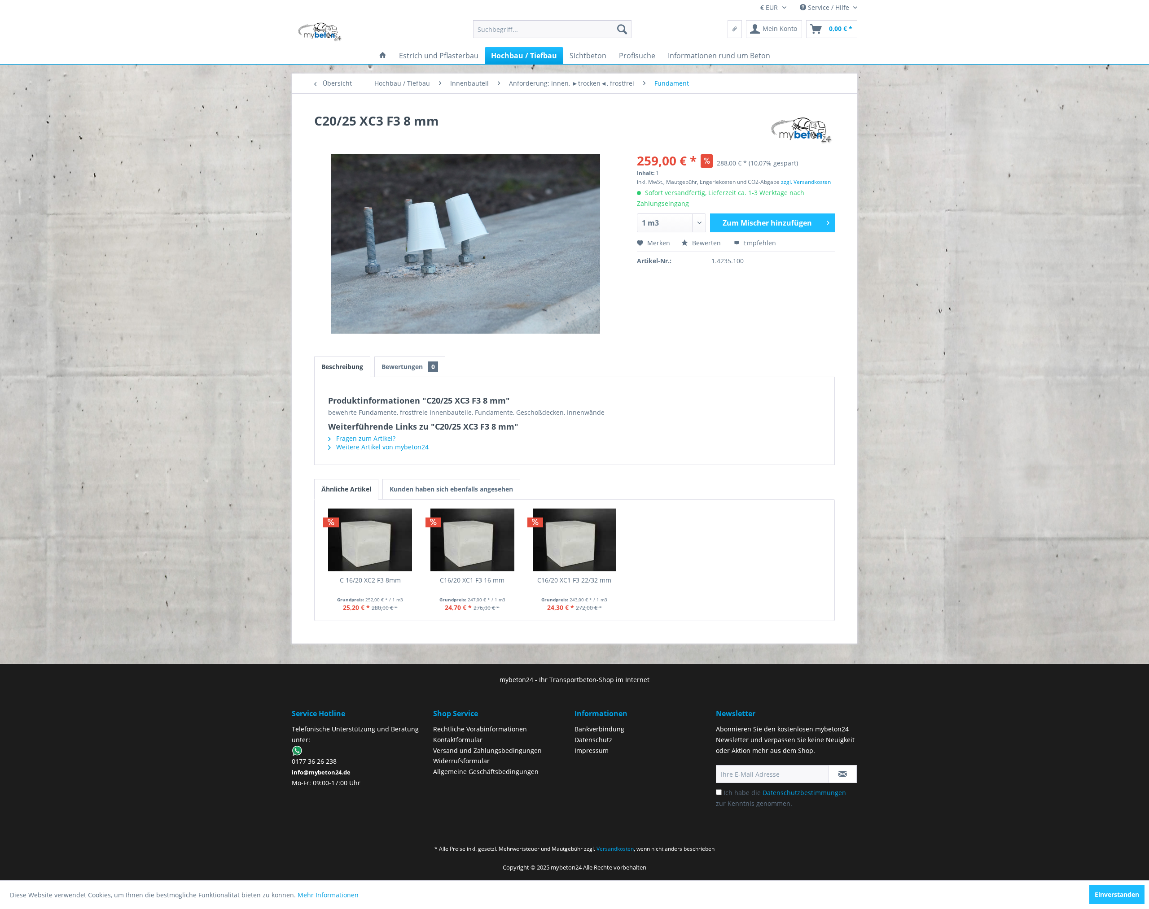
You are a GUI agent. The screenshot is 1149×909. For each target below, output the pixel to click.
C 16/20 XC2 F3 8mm (370, 580)
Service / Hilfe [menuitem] (828, 7)
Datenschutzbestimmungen (804, 792)
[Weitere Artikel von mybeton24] (801, 129)
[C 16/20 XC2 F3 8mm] (370, 540)
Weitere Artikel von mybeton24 (381, 447)
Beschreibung (342, 366)
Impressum (591, 750)
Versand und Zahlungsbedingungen (487, 750)
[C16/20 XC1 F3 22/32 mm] (574, 540)
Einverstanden (1117, 894)
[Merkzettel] (735, 29)
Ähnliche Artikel (346, 489)
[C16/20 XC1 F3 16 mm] (472, 540)
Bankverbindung (599, 729)
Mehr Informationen (328, 895)
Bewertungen (408, 366)
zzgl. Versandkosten (806, 182)
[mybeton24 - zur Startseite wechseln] (320, 31)
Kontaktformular (457, 739)
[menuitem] (552, 29)
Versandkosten (615, 848)
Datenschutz (593, 739)
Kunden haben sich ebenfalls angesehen (451, 489)
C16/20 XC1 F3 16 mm (472, 580)
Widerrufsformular (461, 761)
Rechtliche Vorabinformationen (480, 729)
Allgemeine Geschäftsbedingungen (486, 771)
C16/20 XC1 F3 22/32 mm (574, 580)
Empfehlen (758, 243)
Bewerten (706, 243)
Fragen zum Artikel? (364, 438)
